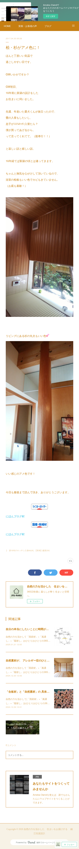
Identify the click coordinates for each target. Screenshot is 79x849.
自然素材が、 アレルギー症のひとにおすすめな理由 (37, 660)
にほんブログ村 (15, 516)
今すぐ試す (50, 16)
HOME (7, 26)
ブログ (47, 26)
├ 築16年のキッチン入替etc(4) (20, 550)
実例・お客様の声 (27, 26)
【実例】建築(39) (42, 550)
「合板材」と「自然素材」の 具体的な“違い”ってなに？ (40, 691)
